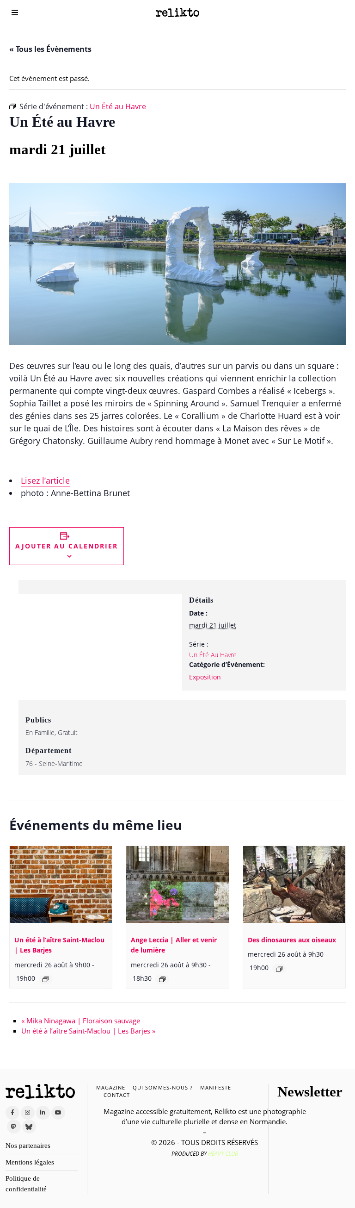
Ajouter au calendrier (66, 546)
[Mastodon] (14, 1126)
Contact (117, 1094)
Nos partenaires (28, 1145)
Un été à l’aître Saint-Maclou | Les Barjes (88, 1030)
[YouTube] (58, 1113)
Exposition (205, 676)
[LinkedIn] (43, 1113)
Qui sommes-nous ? (163, 1087)
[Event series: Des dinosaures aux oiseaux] (279, 968)
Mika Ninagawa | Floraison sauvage (80, 1020)
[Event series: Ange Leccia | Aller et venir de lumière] (162, 979)
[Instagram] (28, 1113)
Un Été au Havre (213, 654)
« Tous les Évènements (50, 49)
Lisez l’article (45, 480)
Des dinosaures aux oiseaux (292, 939)
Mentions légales (30, 1162)
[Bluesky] (29, 1126)
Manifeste (215, 1087)
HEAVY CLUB (223, 1154)
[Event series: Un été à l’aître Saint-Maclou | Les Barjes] (46, 979)
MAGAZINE (110, 1087)
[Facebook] (12, 1113)
